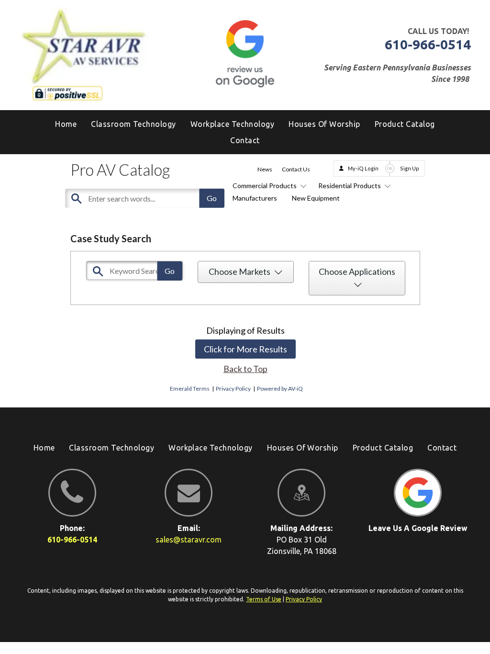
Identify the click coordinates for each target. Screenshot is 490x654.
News (264, 169)
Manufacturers (255, 198)
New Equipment (316, 198)
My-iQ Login (363, 168)
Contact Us (296, 169)
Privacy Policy (233, 388)
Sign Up (409, 168)
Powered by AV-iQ (280, 388)
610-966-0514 (428, 44)
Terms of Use (263, 599)
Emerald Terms (190, 388)
